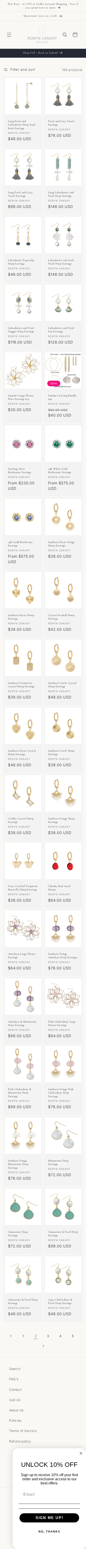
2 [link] (36, 1336)
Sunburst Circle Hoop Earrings (61, 752)
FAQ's (14, 1379)
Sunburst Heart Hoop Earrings (21, 617)
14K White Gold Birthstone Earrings (59, 470)
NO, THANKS (49, 1531)
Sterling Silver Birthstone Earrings (19, 470)
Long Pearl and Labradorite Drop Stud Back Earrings (21, 125)
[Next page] (43, 1346)
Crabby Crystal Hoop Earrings (20, 820)
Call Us (14, 1400)
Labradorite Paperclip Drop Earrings (21, 262)
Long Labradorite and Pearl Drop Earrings (61, 194)
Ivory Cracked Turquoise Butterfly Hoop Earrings (23, 887)
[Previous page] (11, 1336)
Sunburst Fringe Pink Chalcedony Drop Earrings (61, 1093)
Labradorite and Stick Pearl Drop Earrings (61, 262)
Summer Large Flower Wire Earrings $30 (21, 397)
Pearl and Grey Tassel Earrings (61, 123)
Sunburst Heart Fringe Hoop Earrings (61, 543)
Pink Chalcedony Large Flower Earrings (62, 1023)
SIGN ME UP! (49, 1518)
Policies (15, 1420)
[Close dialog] (81, 1453)
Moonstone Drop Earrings (58, 1162)
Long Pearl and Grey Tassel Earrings (20, 194)
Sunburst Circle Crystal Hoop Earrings (62, 684)
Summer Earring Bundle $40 (62, 397)
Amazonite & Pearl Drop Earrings (63, 1233)
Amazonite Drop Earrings (18, 1233)
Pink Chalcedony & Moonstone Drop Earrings (19, 1093)
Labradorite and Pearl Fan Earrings (61, 329)
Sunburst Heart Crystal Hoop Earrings (22, 752)
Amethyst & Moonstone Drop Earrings (22, 1023)
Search (15, 1369)
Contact (15, 1389)
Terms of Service (23, 1431)
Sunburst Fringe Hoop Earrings (61, 820)
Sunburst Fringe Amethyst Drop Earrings (62, 955)
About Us (16, 1410)
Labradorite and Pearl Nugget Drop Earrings (21, 329)
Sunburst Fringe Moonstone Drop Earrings (18, 1164)
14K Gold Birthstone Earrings (20, 543)
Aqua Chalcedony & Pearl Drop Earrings (60, 1301)
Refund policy (20, 1441)
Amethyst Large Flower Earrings (22, 955)
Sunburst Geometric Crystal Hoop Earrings (21, 684)
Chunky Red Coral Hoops (59, 887)
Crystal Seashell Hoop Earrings (61, 617)
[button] (9, 35)
